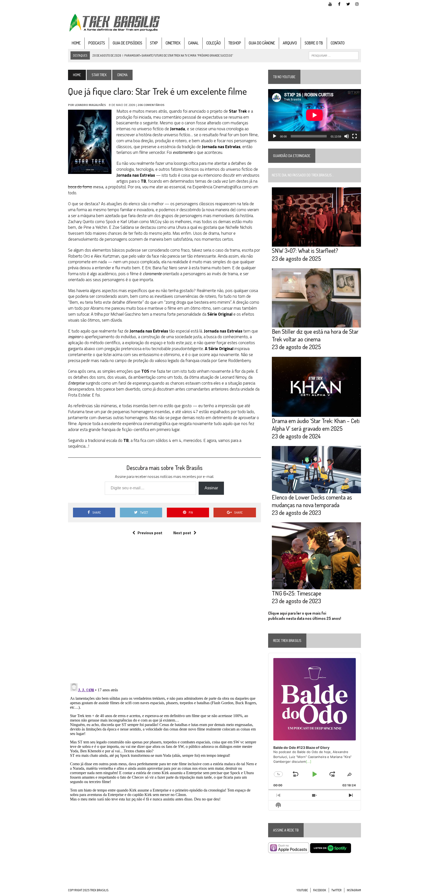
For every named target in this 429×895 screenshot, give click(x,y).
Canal (193, 42)
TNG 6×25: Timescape (296, 593)
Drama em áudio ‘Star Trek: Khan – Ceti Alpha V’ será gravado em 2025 (315, 424)
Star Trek (99, 75)
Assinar (211, 488)
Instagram (354, 890)
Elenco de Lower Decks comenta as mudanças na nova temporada (312, 501)
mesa (98, 187)
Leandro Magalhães (90, 104)
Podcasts (96, 42)
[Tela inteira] (354, 136)
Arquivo (290, 42)
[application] (314, 115)
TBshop (234, 42)
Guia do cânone (262, 42)
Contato (338, 42)
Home (76, 42)
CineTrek (173, 42)
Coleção (213, 42)
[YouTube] (330, 3)
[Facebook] (339, 3)
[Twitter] (348, 3)
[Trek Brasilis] (114, 23)
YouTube (302, 890)
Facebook (319, 890)
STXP (154, 42)
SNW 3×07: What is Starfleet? (305, 250)
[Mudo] (346, 136)
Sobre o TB (314, 42)
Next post (182, 533)
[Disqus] (164, 615)
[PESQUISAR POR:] (333, 55)
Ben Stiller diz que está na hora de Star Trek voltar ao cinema (315, 335)
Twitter (336, 890)
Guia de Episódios (127, 42)
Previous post (150, 533)
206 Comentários (151, 104)
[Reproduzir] (274, 136)
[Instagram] (357, 3)
